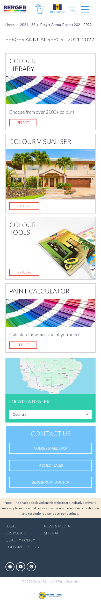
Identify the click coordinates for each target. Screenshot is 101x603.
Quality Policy (20, 540)
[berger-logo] (15, 9)
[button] (72, 9)
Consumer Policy (22, 547)
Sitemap (51, 533)
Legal (10, 526)
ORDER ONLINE (39, 9)
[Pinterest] (31, 566)
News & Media (57, 526)
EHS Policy (15, 533)
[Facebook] (10, 566)
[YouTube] (20, 566)
